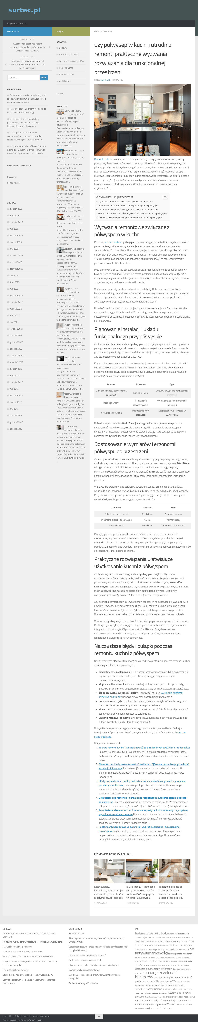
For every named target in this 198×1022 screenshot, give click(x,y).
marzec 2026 (16, 242)
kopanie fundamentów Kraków (145, 958)
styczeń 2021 (16, 335)
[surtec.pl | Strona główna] (24, 10)
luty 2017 (14, 409)
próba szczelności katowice (159, 985)
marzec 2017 (16, 402)
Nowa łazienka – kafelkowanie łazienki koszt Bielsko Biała (28, 956)
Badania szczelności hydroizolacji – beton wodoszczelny (28, 975)
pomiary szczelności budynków (156, 975)
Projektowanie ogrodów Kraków (83, 983)
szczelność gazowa (187, 997)
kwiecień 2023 (16, 295)
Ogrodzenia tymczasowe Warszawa (154, 968)
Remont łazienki (66, 74)
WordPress (15, 1020)
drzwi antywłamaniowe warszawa (169, 941)
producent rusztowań (180, 977)
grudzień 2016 (16, 422)
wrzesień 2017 (16, 362)
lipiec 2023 (14, 282)
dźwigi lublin (156, 949)
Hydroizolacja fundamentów (15, 970)
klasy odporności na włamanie (181, 954)
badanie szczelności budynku (153, 933)
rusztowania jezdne (143, 993)
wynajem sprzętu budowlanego (158, 1008)
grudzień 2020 (16, 342)
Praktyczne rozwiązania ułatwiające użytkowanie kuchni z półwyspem (132, 213)
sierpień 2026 (16, 209)
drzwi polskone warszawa (164, 945)
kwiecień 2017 (16, 395)
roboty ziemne (154, 989)
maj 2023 (14, 289)
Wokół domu (65, 81)
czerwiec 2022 (16, 302)
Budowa (63, 48)
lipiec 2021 (14, 315)
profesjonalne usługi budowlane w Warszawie (159, 981)
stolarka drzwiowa (170, 997)
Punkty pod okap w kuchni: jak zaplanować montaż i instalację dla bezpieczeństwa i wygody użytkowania (70, 118)
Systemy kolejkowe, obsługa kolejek (85, 960)
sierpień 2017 (16, 369)
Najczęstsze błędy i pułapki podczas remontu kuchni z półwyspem (130, 217)
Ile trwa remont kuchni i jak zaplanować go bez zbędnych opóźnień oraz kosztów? (144, 747)
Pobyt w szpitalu (76, 933)
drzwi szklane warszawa (143, 950)
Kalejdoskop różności (68, 54)
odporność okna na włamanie (159, 965)
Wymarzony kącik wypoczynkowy (84, 970)
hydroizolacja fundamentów (173, 949)
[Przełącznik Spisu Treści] (163, 197)
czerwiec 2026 (16, 222)
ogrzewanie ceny (180, 969)
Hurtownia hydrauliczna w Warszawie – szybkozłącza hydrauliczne (32, 942)
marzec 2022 (16, 309)
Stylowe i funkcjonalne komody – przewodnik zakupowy (94, 965)
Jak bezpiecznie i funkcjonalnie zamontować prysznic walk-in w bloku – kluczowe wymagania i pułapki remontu (25, 136)
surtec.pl (105, 80)
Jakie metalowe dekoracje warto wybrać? (87, 955)
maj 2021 (14, 322)
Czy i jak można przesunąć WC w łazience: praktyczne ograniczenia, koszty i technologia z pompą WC (68, 295)
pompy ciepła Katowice (161, 978)
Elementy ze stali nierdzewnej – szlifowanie (22, 951)
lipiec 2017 (14, 375)
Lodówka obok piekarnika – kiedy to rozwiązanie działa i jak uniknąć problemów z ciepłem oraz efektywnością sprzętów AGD (70, 433)
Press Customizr (35, 1020)
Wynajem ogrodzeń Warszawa (161, 1004)
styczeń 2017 (16, 415)
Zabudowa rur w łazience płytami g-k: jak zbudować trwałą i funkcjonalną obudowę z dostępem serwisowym (26, 99)
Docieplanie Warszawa (169, 938)
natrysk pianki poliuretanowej (151, 961)
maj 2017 (14, 389)
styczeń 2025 (16, 262)
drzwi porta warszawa (182, 945)
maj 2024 (14, 275)
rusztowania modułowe (159, 993)
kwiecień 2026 (16, 235)
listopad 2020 (16, 349)
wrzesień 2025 (16, 255)
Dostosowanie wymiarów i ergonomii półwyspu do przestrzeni (128, 209)
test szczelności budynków (149, 1000)
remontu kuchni (112, 242)
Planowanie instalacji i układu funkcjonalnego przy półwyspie (128, 205)
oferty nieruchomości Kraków (179, 965)
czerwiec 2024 (16, 269)
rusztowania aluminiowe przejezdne (177, 989)
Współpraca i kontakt (17, 23)
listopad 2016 (16, 429)
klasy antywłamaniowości (164, 950)
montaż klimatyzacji (184, 958)
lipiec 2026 (14, 215)
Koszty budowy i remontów (71, 61)
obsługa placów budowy (175, 961)
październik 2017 (17, 355)
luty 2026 (14, 249)
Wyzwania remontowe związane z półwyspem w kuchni (125, 201)
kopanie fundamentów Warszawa (167, 958)
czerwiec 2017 (16, 382)
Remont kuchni (103, 31)
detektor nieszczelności (153, 938)
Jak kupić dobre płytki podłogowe (17, 946)
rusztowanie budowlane (154, 997)
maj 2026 (14, 229)
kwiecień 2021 (16, 329)
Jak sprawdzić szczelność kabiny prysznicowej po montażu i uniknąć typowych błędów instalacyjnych (23, 122)
